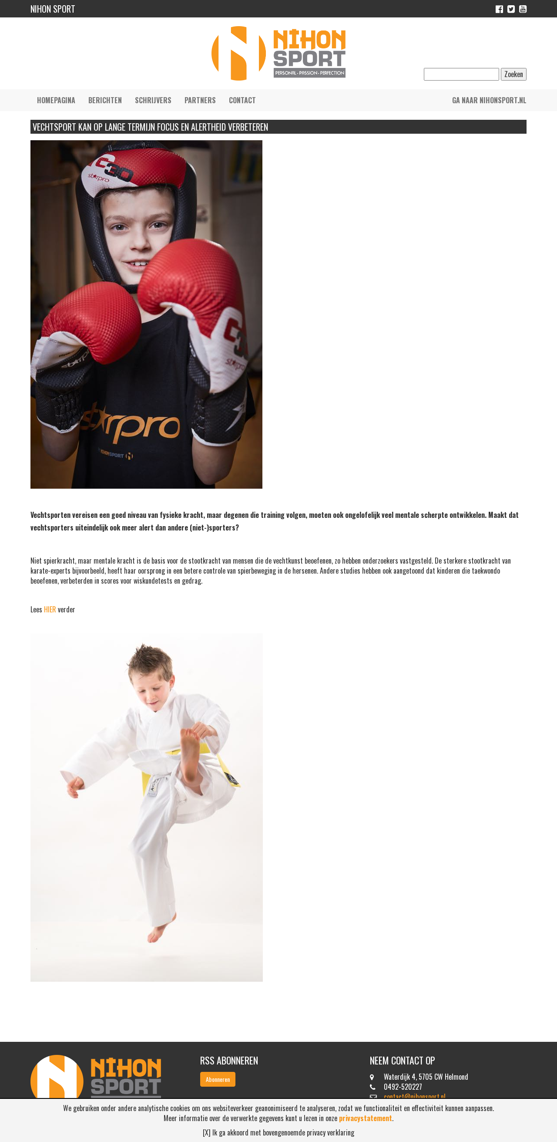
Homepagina (56, 100)
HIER (50, 609)
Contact (242, 100)
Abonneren (218, 1079)
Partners (200, 100)
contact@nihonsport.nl (415, 1096)
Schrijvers (153, 100)
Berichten (105, 100)
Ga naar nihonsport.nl (489, 100)
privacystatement (365, 1118)
